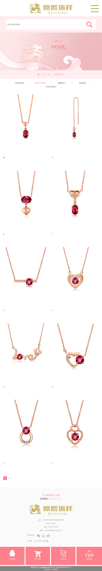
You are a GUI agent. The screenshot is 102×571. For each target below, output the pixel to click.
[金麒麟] (51, 13)
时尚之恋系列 (51, 87)
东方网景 (55, 569)
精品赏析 (82, 83)
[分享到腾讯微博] (41, 541)
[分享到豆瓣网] (47, 541)
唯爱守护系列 (40, 83)
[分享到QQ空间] (36, 541)
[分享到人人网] (44, 541)
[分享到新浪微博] (39, 541)
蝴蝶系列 (61, 83)
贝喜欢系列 (19, 83)
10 (4, 157)
